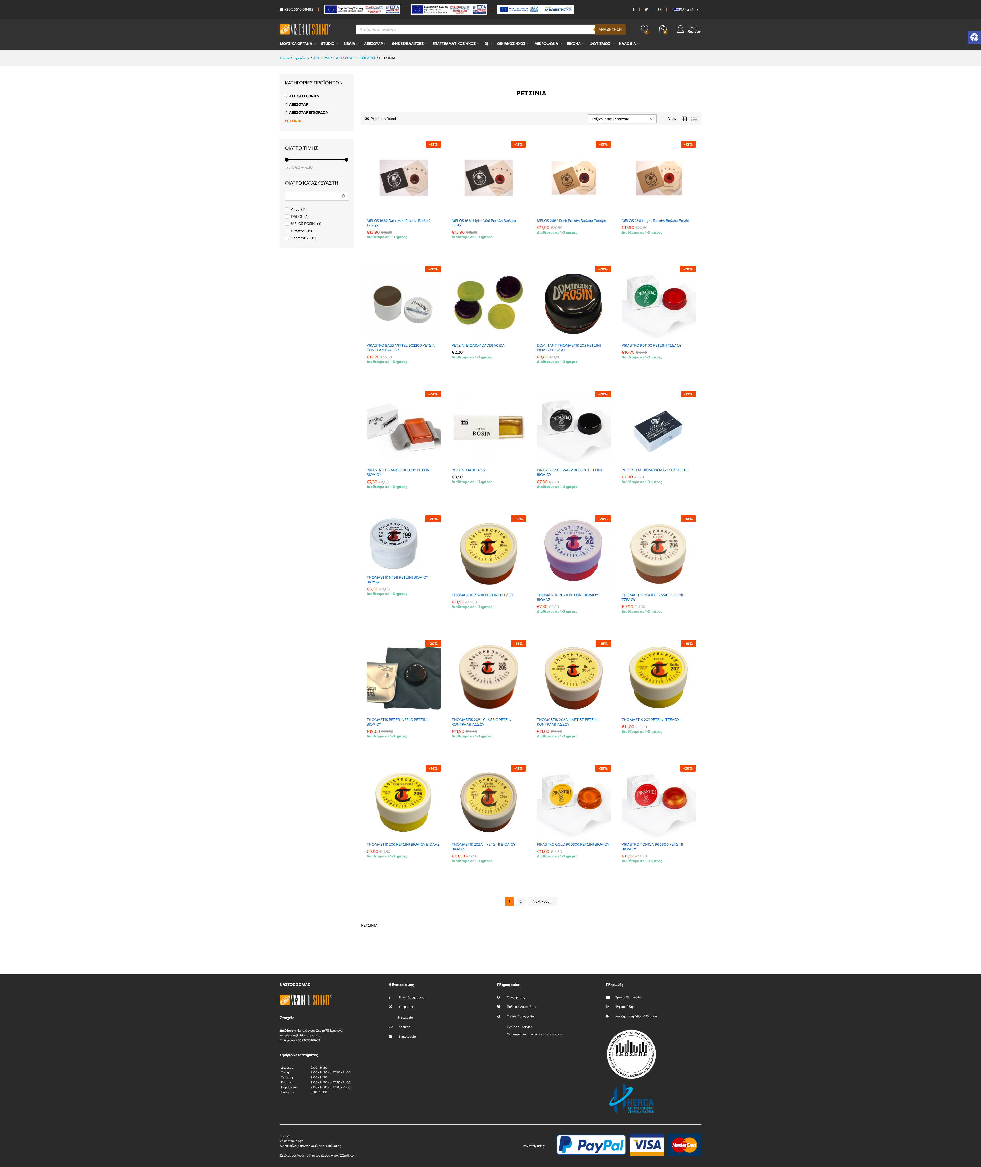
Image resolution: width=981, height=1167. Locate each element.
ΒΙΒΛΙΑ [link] (349, 43)
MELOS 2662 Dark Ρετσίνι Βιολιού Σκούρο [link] (571, 220)
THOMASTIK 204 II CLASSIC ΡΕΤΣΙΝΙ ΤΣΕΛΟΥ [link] (652, 597)
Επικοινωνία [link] (407, 1036)
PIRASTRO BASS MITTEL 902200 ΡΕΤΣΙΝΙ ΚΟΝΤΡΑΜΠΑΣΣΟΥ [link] (401, 347)
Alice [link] (295, 209)
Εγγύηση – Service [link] (519, 1026)
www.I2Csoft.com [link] (343, 1155)
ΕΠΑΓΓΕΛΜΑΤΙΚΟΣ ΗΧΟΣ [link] (454, 43)
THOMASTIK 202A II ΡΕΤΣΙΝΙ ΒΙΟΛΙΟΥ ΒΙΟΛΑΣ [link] (484, 846)
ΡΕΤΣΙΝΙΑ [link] (293, 121)
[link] (974, 37)
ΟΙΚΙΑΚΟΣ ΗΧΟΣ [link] (511, 43)
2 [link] (521, 901)
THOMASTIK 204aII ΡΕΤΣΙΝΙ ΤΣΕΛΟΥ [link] (482, 595)
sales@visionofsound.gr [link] (305, 1035)
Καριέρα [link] (404, 1026)
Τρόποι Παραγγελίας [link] (521, 1016)
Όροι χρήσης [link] (516, 997)
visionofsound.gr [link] (291, 1140)
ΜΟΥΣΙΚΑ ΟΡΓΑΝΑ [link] (296, 43)
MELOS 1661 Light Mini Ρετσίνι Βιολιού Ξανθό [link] (484, 222)
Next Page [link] (541, 901)
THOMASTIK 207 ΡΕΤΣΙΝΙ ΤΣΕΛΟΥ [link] (650, 719)
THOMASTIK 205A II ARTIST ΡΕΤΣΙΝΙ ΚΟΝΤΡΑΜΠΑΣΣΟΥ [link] (568, 721)
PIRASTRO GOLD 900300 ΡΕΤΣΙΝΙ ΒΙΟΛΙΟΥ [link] (573, 844)
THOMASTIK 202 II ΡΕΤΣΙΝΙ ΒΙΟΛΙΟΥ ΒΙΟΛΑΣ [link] (567, 597)
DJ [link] (486, 43)
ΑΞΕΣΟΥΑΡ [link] (373, 43)
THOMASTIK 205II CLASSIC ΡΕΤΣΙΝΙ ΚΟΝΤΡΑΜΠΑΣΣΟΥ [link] (482, 721)
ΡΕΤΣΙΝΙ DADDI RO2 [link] (468, 470)
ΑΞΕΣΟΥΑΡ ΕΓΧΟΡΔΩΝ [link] (309, 112)
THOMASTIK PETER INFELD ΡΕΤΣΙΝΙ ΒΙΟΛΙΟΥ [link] (397, 721)
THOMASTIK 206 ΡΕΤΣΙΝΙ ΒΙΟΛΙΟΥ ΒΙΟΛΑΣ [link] (403, 844)
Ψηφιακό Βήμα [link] (625, 1006)
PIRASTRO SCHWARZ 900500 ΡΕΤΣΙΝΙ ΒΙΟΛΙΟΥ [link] (569, 472)
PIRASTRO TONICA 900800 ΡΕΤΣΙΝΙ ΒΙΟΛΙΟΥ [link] (652, 846)
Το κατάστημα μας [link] (411, 997)
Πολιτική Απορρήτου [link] (521, 1006)
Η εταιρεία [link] (405, 1017)
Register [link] (694, 31)
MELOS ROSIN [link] (303, 223)
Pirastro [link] (297, 230)
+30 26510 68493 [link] (298, 9)
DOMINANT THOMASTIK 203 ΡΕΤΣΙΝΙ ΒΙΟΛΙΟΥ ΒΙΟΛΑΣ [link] (569, 347)
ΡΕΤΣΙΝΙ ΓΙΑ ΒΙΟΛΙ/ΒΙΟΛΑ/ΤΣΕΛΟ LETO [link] (655, 470)
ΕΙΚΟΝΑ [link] (574, 43)
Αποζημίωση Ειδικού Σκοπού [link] (636, 1016)
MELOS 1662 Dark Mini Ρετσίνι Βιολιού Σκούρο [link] (398, 222)
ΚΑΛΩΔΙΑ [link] (627, 43)
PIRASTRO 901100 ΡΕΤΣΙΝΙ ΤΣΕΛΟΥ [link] (652, 345)
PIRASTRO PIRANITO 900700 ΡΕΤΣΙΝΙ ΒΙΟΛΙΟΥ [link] (399, 472)
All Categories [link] (304, 96)
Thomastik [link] (299, 238)
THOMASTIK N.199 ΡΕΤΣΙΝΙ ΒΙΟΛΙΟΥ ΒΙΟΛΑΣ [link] (397, 579)
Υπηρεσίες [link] (406, 1006)
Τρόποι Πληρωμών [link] (628, 997)
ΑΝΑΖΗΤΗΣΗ (610, 29)
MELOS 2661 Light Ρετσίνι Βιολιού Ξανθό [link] (655, 220)
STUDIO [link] (327, 43)
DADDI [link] (296, 216)
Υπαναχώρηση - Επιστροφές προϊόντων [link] (534, 1034)
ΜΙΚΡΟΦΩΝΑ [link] (546, 43)
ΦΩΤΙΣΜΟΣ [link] (600, 43)
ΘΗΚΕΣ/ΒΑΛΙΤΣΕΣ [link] (408, 43)
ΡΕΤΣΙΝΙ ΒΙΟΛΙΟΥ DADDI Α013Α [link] (478, 345)
